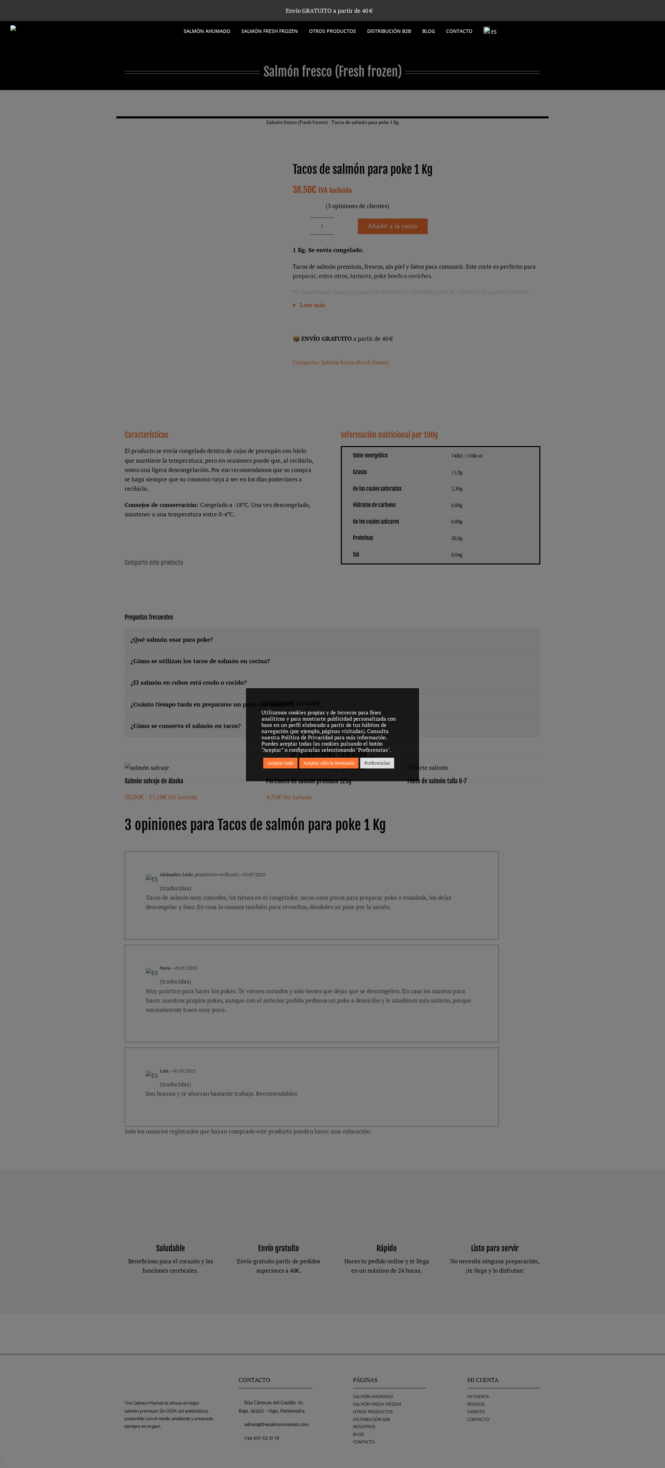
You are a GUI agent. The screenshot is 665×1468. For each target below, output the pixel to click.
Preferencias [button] (377, 763)
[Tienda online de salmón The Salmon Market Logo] (62, 28)
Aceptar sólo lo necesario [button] (328, 763)
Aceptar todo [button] (280, 763)
